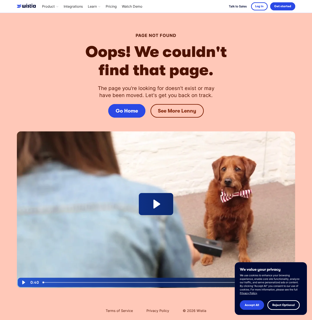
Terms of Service (119, 311)
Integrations (73, 6)
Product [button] (48, 6)
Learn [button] (92, 6)
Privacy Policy (157, 311)
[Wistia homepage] (27, 6)
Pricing (111, 6)
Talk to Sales (238, 6)
